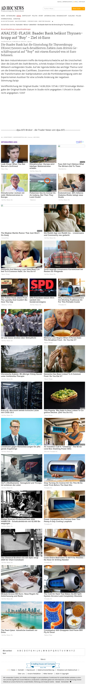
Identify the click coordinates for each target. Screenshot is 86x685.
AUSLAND (71, 16)
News (13, 670)
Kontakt (21, 670)
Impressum (30, 670)
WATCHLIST (82, 1)
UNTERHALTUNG (49, 16)
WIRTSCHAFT (26, 16)
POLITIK (34, 16)
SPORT (41, 16)
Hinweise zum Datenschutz (67, 670)
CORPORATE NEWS (32, 21)
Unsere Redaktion (34, 674)
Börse (26, 25)
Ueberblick (32, 25)
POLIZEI (78, 16)
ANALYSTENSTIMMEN (20, 21)
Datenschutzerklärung (46, 670)
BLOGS (59, 1)
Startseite (19, 25)
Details (58, 682)
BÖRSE (19, 16)
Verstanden (65, 682)
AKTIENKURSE (10, 16)
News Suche (77, 9)
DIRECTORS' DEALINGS (44, 21)
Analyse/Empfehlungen (23, 29)
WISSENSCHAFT (62, 16)
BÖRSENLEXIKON (67, 1)
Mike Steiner (48, 674)
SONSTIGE (16, 19)
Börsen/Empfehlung (7, 29)
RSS (76, 1)
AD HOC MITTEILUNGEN (7, 21)
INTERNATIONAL (6, 19)
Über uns (21, 674)
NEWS (3, 16)
